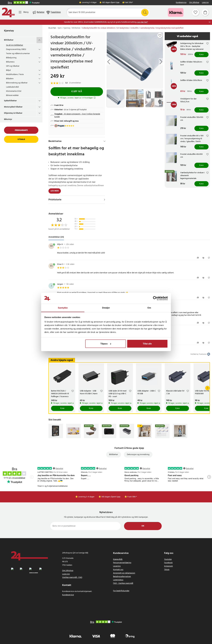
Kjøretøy (9, 31)
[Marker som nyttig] (198, 257)
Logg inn (205, 2)
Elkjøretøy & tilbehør (13, 113)
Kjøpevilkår (118, 559)
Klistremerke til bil (13, 91)
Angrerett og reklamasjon (124, 573)
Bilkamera (10, 62)
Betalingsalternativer (122, 576)
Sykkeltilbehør (10, 100)
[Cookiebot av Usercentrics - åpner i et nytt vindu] (155, 298)
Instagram (168, 566)
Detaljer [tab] (106, 307)
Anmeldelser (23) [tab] (56, 237)
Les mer (55, 191)
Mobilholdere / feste (15, 74)
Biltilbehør (8, 40)
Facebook (168, 562)
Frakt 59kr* (128, 2)
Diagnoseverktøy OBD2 (16, 49)
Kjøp (201, 54)
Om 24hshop (194, 2)
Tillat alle (147, 343)
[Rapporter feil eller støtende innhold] (209, 257)
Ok (142, 526)
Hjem (60, 28)
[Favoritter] (195, 12)
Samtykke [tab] (63, 307)
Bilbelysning (11, 57)
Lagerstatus (118, 580)
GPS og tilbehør (12, 66)
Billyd (8, 70)
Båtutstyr (8, 119)
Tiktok (166, 569)
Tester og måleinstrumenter (18, 53)
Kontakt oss (118, 569)
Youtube (168, 559)
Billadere (9, 78)
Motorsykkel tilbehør (13, 107)
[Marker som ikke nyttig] (203, 257)
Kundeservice (181, 2)
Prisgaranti (21, 130)
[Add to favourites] (159, 35)
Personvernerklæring (122, 562)
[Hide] (104, 141)
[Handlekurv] (205, 12)
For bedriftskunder (121, 591)
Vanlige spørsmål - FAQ (72, 577)
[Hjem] (8, 12)
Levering (117, 566)
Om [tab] (149, 307)
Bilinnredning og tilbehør (17, 83)
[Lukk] (209, 22)
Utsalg (21, 139)
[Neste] (207, 388)
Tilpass (104, 343)
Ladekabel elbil (12, 87)
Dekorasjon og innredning (138, 454)
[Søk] (144, 12)
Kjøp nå (76, 91)
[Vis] (104, 200)
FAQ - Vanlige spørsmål (123, 583)
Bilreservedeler (12, 95)
